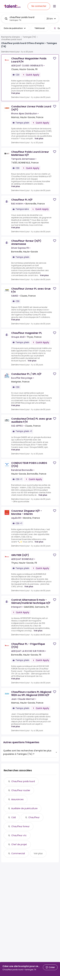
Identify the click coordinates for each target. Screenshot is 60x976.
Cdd (13, 817)
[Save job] (54, 58)
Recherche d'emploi (10, 37)
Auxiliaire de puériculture (24, 808)
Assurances (17, 799)
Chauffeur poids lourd (23, 781)
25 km (49, 18)
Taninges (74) (29, 37)
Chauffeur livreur (20, 826)
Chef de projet (19, 844)
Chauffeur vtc (19, 835)
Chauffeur (34, 817)
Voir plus (15, 93)
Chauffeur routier (20, 790)
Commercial (18, 853)
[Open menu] (54, 6)
